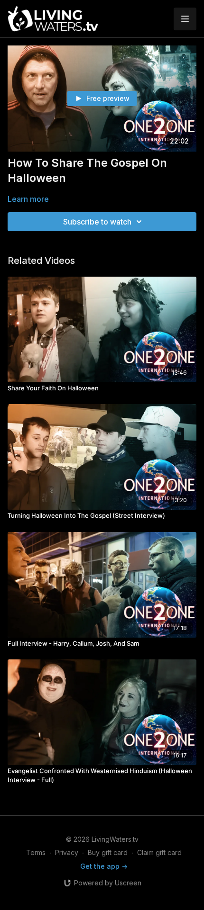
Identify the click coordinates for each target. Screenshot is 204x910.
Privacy (66, 852)
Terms (36, 852)
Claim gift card (159, 852)
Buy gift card (108, 852)
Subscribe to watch (97, 221)
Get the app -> (104, 866)
